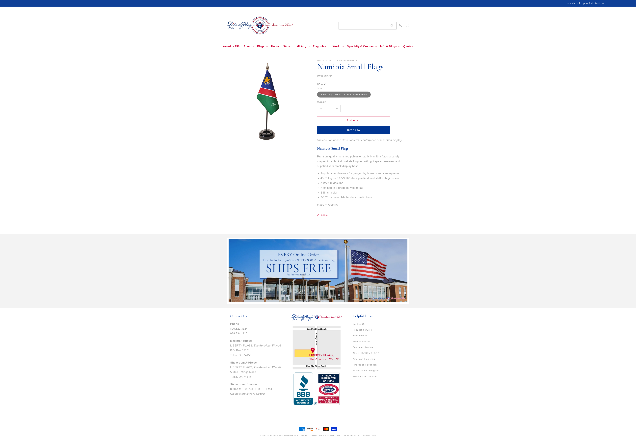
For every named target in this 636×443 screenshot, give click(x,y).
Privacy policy (333, 435)
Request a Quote (362, 329)
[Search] (392, 25)
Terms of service (351, 435)
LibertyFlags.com (275, 435)
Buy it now (353, 129)
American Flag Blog (364, 359)
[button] (255, 46)
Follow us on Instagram (366, 370)
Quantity (321, 102)
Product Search (361, 341)
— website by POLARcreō (295, 435)
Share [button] (324, 215)
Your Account (360, 335)
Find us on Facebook (365, 364)
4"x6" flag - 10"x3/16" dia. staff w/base (344, 94)
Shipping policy (369, 435)
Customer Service (363, 347)
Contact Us (359, 324)
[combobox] (367, 25)
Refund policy (318, 435)
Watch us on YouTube (365, 376)
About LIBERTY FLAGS (366, 353)
